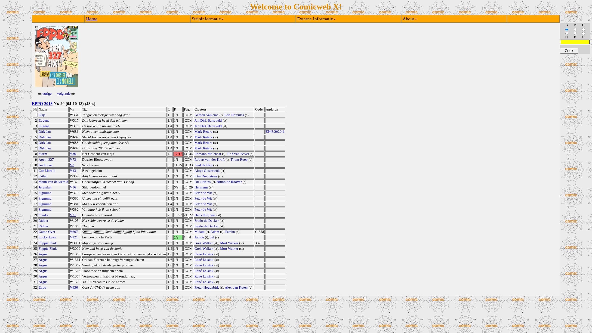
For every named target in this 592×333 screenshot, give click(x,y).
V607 (74, 232)
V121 (74, 237)
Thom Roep (239, 159)
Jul (212, 237)
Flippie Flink (48, 243)
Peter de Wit (203, 193)
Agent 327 (46, 159)
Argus (43, 254)
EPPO (37, 103)
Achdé (199, 237)
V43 (73, 171)
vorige (47, 94)
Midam (199, 232)
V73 (73, 159)
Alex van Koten (236, 287)
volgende (64, 94)
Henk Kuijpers (205, 215)
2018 (48, 103)
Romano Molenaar (207, 154)
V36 (73, 154)
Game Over (47, 232)
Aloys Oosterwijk (207, 171)
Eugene (44, 120)
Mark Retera (203, 131)
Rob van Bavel (238, 154)
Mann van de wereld (53, 182)
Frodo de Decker (206, 220)
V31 (73, 215)
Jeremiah (45, 187)
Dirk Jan (45, 131)
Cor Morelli (47, 171)
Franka (44, 215)
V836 (74, 287)
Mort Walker (229, 243)
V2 (72, 165)
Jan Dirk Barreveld (208, 120)
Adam (214, 232)
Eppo (42, 287)
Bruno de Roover (229, 182)
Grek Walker (203, 243)
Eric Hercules (234, 115)
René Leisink (203, 254)
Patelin (230, 232)
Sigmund (45, 193)
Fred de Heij (203, 165)
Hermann (201, 187)
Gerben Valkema (206, 115)
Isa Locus (45, 165)
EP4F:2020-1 (275, 131)
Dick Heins (202, 182)
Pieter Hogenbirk (206, 287)
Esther (43, 176)
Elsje (42, 115)
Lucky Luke (47, 237)
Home (91, 18)
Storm (43, 154)
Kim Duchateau (205, 176)
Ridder (43, 220)
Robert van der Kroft (209, 159)
